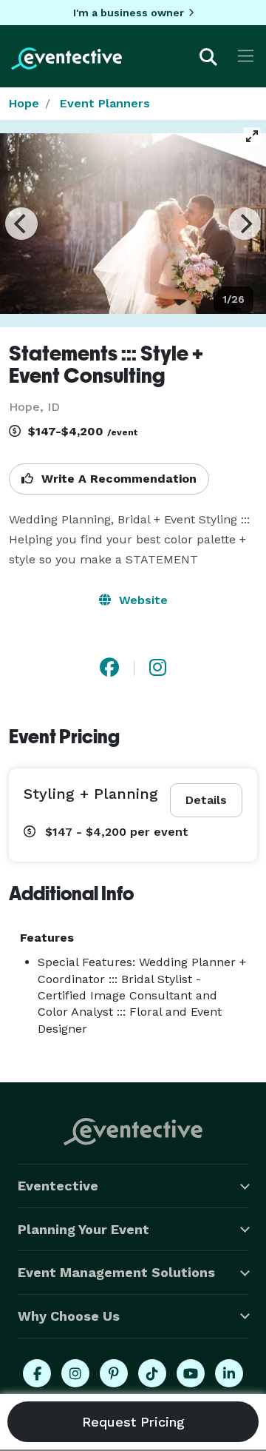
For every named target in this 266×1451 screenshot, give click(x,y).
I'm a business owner (128, 13)
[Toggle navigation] (246, 56)
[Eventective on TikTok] (152, 1373)
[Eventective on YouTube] (191, 1373)
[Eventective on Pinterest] (114, 1373)
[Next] (244, 223)
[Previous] (21, 223)
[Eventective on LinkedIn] (229, 1373)
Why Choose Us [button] (69, 1316)
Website (141, 600)
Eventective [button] (58, 1185)
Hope (24, 103)
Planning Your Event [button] (83, 1229)
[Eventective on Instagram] (75, 1373)
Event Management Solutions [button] (116, 1272)
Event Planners (105, 103)
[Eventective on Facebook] (37, 1373)
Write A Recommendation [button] (117, 479)
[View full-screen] (252, 136)
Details (206, 800)
